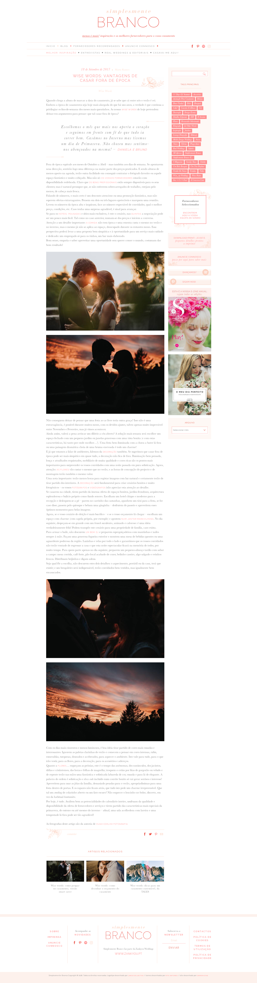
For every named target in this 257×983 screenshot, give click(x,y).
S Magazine (178, 162)
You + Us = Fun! (180, 180)
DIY (192, 117)
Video (202, 171)
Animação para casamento (183, 99)
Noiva (197, 139)
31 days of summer (181, 94)
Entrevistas (90, 53)
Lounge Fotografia (180, 135)
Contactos (202, 931)
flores (62, 766)
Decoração (177, 112)
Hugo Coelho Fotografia (112, 824)
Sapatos (191, 148)
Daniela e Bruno (132, 149)
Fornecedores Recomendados (96, 46)
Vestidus (193, 171)
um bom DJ (92, 532)
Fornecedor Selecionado (190, 121)
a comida (91, 223)
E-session (201, 117)
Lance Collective (136, 975)
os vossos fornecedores (117, 178)
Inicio (50, 46)
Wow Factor (196, 175)
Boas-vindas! (178, 103)
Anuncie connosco (140, 46)
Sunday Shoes (191, 162)
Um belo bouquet (180, 166)
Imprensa (55, 937)
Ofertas (184, 144)
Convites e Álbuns (188, 108)
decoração (110, 452)
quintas (136, 214)
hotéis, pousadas (70, 214)
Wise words (105, 91)
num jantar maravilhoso (137, 519)
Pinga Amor (194, 144)
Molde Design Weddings (182, 139)
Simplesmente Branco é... (183, 157)
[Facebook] (192, 46)
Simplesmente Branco (193, 153)
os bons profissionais (103, 182)
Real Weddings (179, 148)
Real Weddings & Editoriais (127, 53)
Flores (175, 121)
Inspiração (177, 130)
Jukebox (187, 130)
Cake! (175, 108)
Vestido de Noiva (179, 171)
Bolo (189, 103)
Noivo (175, 144)
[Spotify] (203, 46)
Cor (200, 108)
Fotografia (177, 126)
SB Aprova (177, 153)
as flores (63, 469)
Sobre (54, 931)
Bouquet (197, 103)
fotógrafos (79, 487)
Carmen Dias (202, 975)
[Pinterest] (198, 46)
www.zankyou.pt (128, 953)
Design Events (190, 112)
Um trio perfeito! (197, 166)
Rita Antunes (172, 975)
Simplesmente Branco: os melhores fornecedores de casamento (128, 18)
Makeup (194, 135)
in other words (190, 126)
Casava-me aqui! (166, 53)
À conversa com (197, 180)
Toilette (203, 162)
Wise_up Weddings (180, 175)
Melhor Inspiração (61, 53)
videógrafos (98, 487)
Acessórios (197, 94)
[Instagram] (209, 46)
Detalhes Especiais (180, 117)
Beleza (199, 99)
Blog (64, 46)
